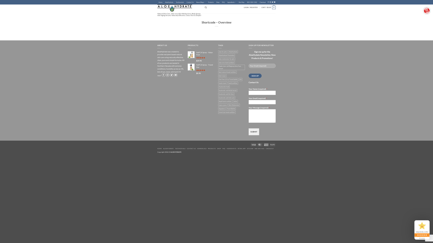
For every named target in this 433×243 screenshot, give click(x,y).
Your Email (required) (258, 98)
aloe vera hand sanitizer (226, 63)
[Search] (206, 7)
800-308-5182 (252, 2)
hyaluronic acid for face (226, 94)
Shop (217, 2)
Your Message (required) (259, 108)
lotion (235, 101)
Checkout (263, 2)
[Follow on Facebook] (268, 2)
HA (241, 79)
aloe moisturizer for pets (227, 59)
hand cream (222, 83)
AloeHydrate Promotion (226, 55)
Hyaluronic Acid (224, 87)
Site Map (241, 2)
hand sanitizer (232, 83)
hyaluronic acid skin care (227, 98)
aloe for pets (223, 52)
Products (211, 2)
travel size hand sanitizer (227, 112)
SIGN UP (255, 76)
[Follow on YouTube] (274, 2)
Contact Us (190, 2)
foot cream (222, 76)
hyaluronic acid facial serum (228, 90)
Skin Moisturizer (234, 105)
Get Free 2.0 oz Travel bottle (228, 79)
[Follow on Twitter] (272, 2)
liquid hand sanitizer (225, 101)
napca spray (223, 105)
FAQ (223, 2)
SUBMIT (253, 132)
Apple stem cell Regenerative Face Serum (230, 67)
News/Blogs (200, 2)
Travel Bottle (231, 109)
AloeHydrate (169, 2)
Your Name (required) (258, 89)
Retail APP (241, 148)
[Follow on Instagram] (270, 2)
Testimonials (180, 2)
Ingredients (231, 2)
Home (160, 2)
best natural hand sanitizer (227, 72)
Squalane (222, 109)
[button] (251, 7)
